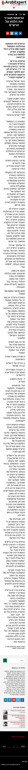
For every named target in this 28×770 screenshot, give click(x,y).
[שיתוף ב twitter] (16, 33)
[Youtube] (14, 700)
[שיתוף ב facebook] (20, 33)
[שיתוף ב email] (7, 33)
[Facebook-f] (22, 700)
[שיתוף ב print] (12, 33)
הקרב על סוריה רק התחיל (18, 710)
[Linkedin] (10, 700)
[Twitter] (18, 700)
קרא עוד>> (22, 712)
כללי (20, 14)
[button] (14, 7)
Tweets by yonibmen (18, 736)
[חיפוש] (5, 660)
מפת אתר (24, 761)
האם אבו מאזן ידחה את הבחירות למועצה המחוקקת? (18, 717)
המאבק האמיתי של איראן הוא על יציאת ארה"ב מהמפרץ (18, 724)
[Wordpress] (6, 700)
